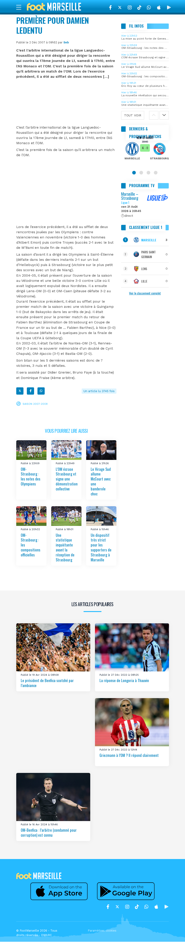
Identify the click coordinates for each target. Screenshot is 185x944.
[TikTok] (139, 7)
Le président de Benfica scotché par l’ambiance (47, 683)
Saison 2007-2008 (35, 403)
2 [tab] (141, 172)
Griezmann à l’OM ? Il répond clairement (129, 755)
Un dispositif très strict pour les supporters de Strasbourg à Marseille (101, 547)
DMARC (46, 935)
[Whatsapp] (41, 391)
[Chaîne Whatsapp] (149, 7)
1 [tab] (134, 172)
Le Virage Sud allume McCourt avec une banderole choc (101, 481)
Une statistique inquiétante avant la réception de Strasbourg (65, 547)
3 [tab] (148, 172)
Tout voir (132, 115)
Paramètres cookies (102, 930)
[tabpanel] (145, 151)
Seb (66, 42)
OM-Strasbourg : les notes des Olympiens (30, 476)
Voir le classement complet (145, 293)
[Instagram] (130, 7)
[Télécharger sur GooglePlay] (169, 7)
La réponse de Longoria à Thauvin (124, 680)
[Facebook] (110, 7)
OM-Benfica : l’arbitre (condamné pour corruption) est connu (49, 832)
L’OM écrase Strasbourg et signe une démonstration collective (67, 478)
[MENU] (21, 7)
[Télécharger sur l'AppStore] (159, 7)
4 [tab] (155, 172)
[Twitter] (120, 7)
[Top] (172, 934)
